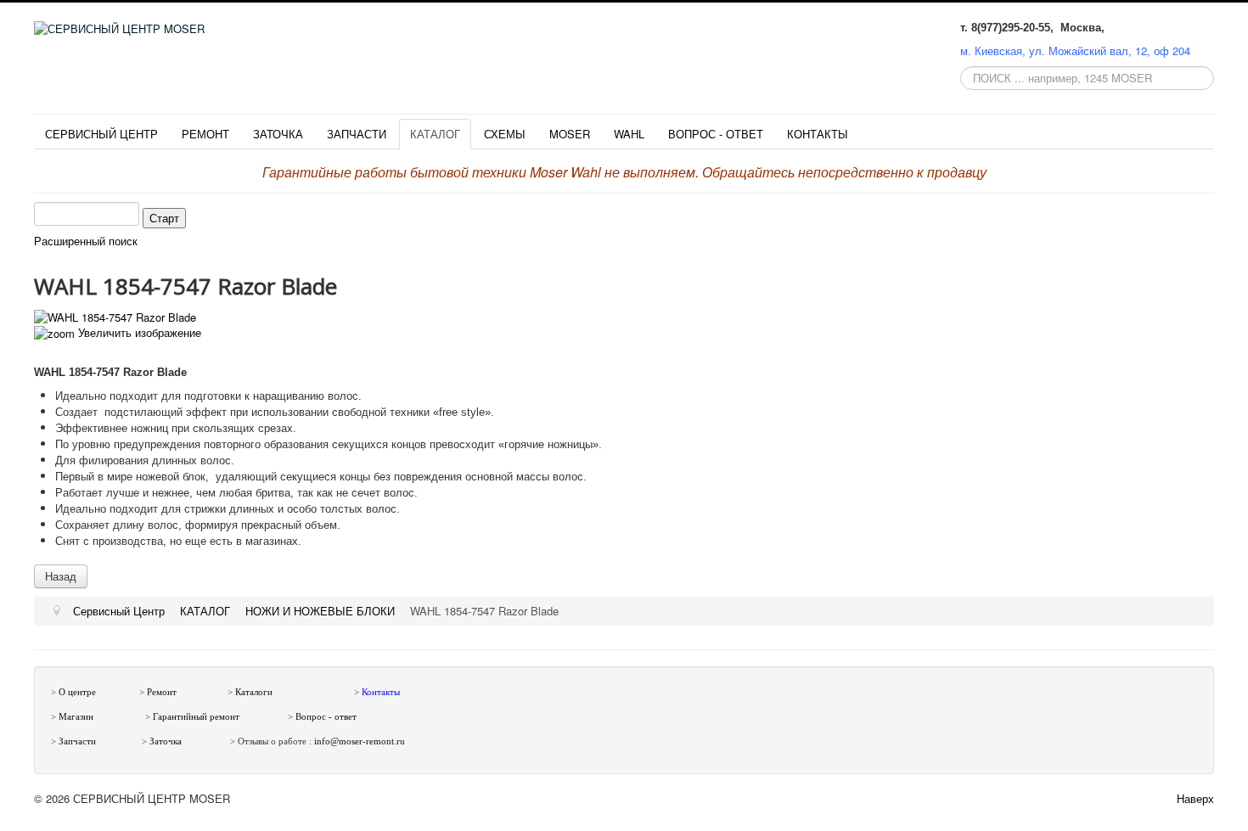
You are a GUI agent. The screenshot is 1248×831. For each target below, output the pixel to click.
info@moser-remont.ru (359, 741)
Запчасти (77, 741)
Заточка (166, 741)
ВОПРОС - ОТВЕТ (715, 134)
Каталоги (254, 692)
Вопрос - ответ (326, 717)
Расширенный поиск (86, 241)
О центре (77, 692)
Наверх (1195, 798)
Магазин (76, 717)
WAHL (629, 134)
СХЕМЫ (505, 134)
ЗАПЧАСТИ (356, 134)
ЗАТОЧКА (278, 134)
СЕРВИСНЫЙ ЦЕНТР (101, 134)
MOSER (569, 134)
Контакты (381, 692)
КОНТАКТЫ (817, 134)
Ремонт (162, 692)
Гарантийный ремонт (196, 717)
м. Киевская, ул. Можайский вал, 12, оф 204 (1075, 50)
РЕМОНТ (205, 134)
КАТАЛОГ (435, 134)
